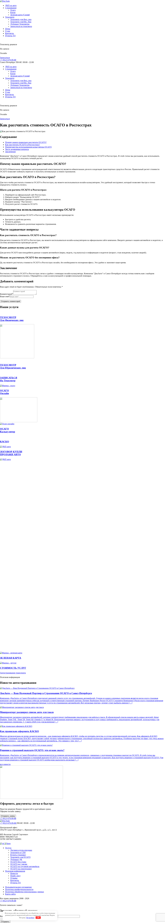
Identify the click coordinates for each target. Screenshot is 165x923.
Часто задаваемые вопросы (17, 149)
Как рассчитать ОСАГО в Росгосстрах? (22, 145)
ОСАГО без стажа (18, 862)
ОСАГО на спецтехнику (21, 869)
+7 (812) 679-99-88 (8, 60)
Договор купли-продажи (21, 850)
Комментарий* (6, 294)
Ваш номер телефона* (46, 916)
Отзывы (13, 878)
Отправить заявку (8, 816)
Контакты (9, 33)
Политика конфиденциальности (19, 889)
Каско (12, 12)
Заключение (10, 152)
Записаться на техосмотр (21, 26)
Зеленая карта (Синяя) (20, 15)
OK (38, 917)
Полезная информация (15, 871)
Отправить (5, 922)
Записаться (5, 57)
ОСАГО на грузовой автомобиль (24, 866)
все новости (5, 764)
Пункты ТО (10, 36)
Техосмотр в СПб (18, 852)
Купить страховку (18, 855)
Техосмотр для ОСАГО (20, 857)
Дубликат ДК (16, 859)
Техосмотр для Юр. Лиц (20, 22)
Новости (14, 873)
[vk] (2, 843)
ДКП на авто (10, 5)
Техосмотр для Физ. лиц (20, 19)
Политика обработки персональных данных (24, 892)
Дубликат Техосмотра (19, 24)
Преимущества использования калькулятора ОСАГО (28, 147)
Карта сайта (10, 894)
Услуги (8, 848)
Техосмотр (9, 17)
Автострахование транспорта (13, 673)
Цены (7, 29)
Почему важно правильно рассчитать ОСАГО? (26, 142)
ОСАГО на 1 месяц (18, 864)
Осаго (13, 10)
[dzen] (8, 843)
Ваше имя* (5, 296)
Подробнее (30, 917)
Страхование (10, 8)
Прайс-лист (15, 876)
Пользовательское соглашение (18, 887)
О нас (7, 31)
